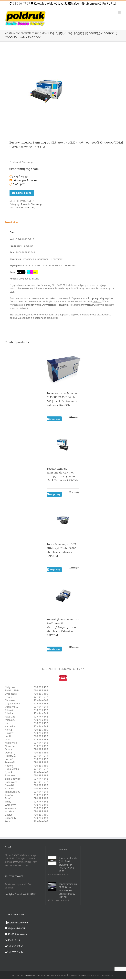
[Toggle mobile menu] (119, 12)
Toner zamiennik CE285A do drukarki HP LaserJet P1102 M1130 (68, 890)
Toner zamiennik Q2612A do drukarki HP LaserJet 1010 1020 (68, 864)
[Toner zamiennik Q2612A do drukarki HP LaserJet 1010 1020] (52, 860)
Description (11, 222)
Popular (63, 849)
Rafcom (28, 975)
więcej (27, 865)
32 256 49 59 (21, 3)
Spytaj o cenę (23, 192)
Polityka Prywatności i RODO (20, 894)
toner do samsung (25, 207)
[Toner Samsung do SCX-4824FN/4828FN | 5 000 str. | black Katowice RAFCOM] (63, 520)
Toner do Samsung (31, 204)
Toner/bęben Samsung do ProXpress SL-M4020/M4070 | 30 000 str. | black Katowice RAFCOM (63, 627)
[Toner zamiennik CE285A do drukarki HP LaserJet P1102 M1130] (52, 886)
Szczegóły (75, 417)
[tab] (63, 222)
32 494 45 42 (15, 952)
